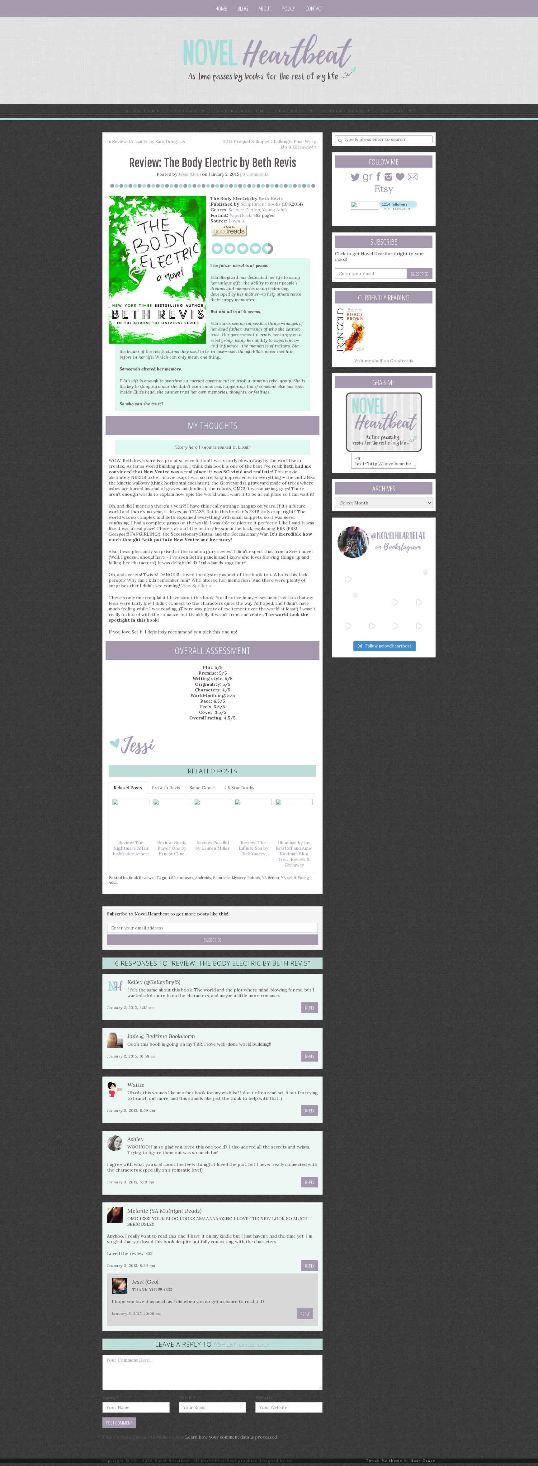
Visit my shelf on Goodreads (383, 361)
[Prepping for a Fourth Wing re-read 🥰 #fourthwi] (348, 626)
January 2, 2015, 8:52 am (131, 1007)
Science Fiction (244, 209)
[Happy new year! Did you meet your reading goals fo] (395, 579)
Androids (203, 877)
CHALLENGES (345, 110)
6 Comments (256, 174)
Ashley (135, 1139)
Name (110, 1398)
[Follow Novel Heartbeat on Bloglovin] (398, 205)
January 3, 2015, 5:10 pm (131, 1182)
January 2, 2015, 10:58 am (132, 1056)
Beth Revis (271, 198)
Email (187, 1398)
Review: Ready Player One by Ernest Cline (171, 848)
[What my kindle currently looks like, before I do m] (419, 626)
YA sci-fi (288, 877)
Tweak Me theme (384, 1461)
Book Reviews (141, 877)
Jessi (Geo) (189, 174)
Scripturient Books (261, 204)
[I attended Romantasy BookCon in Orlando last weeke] (348, 579)
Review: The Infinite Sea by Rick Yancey (253, 848)
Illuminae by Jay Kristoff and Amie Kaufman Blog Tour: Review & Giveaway (294, 854)
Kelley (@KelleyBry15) (153, 982)
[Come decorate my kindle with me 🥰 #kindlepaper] (395, 626)
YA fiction (270, 877)
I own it (236, 221)
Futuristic (221, 877)
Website (264, 1398)
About (265, 8)
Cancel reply (254, 1345)
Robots (253, 877)
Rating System (240, 110)
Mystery (238, 877)
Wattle (135, 1084)
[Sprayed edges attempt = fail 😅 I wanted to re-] (372, 626)
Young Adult (274, 209)
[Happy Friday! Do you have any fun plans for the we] (419, 579)
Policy (288, 8)
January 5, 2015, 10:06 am (137, 1313)
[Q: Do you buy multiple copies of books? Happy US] (372, 579)
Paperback (240, 215)
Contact (314, 8)
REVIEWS (186, 110)
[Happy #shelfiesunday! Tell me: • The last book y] (372, 602)
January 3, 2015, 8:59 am (131, 1110)
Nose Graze (423, 1461)
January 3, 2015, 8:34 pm (131, 1265)
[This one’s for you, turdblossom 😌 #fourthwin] (419, 602)
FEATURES (292, 110)
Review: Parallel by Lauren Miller (213, 845)
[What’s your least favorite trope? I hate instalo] (395, 602)
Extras (395, 110)
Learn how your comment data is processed (231, 1437)
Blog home (143, 110)
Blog (243, 8)
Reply (309, 1008)
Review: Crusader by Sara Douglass (148, 141)
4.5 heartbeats (180, 877)
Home (221, 8)
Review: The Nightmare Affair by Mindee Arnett (131, 848)
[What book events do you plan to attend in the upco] (348, 602)
